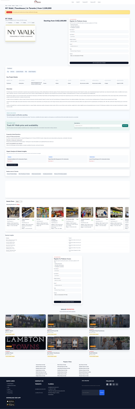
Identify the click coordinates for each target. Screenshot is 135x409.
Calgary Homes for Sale (40, 375)
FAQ (26, 71)
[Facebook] (107, 384)
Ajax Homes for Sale (83, 364)
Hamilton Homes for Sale (62, 370)
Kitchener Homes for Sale (84, 370)
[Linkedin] (110, 384)
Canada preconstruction (47, 173)
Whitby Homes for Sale (62, 373)
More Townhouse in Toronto (24, 173)
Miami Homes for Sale (61, 364)
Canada (9, 5)
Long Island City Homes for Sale (63, 368)
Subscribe (102, 392)
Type (71, 49)
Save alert (125, 125)
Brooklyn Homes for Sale (41, 368)
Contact (99, 2)
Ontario (13, 5)
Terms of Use (9, 391)
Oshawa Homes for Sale (84, 373)
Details (71, 53)
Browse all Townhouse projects (60, 173)
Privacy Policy (10, 393)
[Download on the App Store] (10, 401)
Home (73, 2)
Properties (84, 2)
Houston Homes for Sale (84, 375)
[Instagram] (113, 384)
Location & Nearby (19, 71)
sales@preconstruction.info (40, 389)
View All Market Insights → (12, 164)
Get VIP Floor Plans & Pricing (99, 62)
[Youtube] (117, 384)
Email (71, 44)
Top (8, 71)
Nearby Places (10, 201)
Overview (12, 71)
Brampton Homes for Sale (84, 368)
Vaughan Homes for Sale (84, 366)
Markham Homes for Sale (41, 366)
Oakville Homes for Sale (62, 372)
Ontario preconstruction (36, 173)
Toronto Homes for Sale (40, 364)
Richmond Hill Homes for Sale (85, 372)
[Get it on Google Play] (10, 404)
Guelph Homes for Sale (40, 370)
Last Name (72, 34)
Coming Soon (9, 315)
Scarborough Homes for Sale (41, 373)
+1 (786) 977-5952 (52, 389)
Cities (77, 2)
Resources (92, 2)
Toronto (17, 5)
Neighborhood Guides (11, 385)
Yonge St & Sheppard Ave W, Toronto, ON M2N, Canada (16, 20)
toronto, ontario (8, 332)
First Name (72, 29)
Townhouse (9, 68)
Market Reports (10, 383)
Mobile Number (73, 39)
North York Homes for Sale (41, 372)
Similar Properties (32, 71)
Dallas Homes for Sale (61, 375)
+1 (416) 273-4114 (39, 392)
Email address (77, 123)
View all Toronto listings (12, 173)
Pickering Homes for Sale (62, 366)
